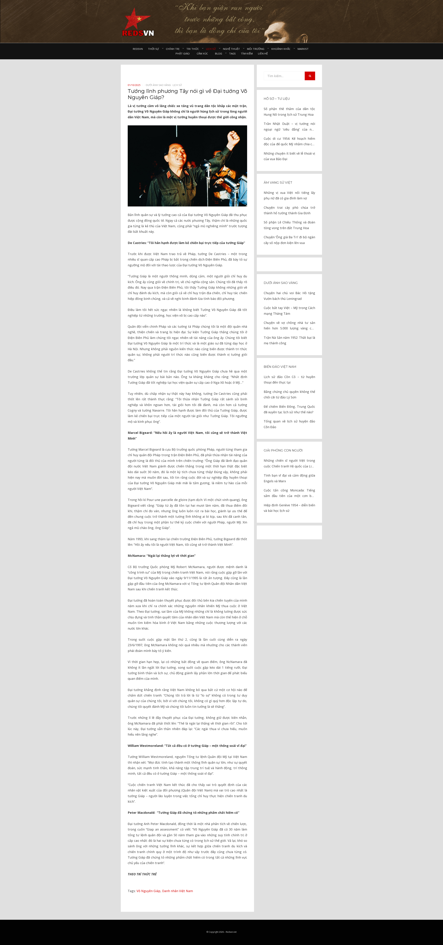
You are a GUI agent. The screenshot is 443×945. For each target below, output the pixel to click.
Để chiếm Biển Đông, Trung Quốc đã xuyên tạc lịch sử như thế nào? (289, 409)
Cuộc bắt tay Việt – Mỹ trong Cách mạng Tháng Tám (289, 310)
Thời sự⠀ (154, 48)
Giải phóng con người (283, 450)
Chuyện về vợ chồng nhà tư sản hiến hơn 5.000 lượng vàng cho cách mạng (289, 326)
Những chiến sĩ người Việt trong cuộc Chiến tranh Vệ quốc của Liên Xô (289, 463)
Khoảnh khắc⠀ (281, 48)
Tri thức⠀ (193, 48)
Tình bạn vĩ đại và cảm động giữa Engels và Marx (289, 478)
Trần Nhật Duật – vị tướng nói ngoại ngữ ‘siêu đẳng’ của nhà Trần (289, 127)
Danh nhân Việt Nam (177, 891)
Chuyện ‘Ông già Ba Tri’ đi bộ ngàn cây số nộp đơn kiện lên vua (289, 240)
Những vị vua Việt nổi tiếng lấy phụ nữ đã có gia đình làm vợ (289, 195)
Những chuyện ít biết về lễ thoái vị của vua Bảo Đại (289, 156)
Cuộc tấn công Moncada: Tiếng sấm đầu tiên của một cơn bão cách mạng (289, 493)
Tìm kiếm (247, 53)
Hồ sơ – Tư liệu (277, 99)
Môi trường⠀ (256, 48)
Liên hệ (263, 53)
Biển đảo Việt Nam (280, 367)
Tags (232, 53)
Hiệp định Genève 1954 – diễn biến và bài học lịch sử (289, 508)
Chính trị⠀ (173, 48)
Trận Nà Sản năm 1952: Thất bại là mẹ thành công (289, 340)
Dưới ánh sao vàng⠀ (159, 85)
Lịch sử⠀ (212, 48)
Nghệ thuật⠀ (232, 48)
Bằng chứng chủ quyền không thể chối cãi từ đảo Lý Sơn (289, 394)
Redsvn (138, 48)
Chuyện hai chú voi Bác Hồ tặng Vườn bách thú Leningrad (289, 296)
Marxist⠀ (303, 48)
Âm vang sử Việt (278, 183)
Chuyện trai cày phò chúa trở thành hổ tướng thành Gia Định (289, 210)
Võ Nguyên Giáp (148, 891)
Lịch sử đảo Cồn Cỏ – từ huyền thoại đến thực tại (289, 379)
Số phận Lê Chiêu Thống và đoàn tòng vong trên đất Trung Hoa (289, 225)
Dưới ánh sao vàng (281, 283)
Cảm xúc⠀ (203, 53)
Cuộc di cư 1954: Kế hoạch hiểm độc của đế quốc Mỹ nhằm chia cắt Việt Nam (289, 141)
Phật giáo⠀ (183, 53)
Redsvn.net (231, 931)
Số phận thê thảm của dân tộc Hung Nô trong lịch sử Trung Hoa (289, 111)
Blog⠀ (219, 53)
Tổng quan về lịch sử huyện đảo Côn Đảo (289, 424)
